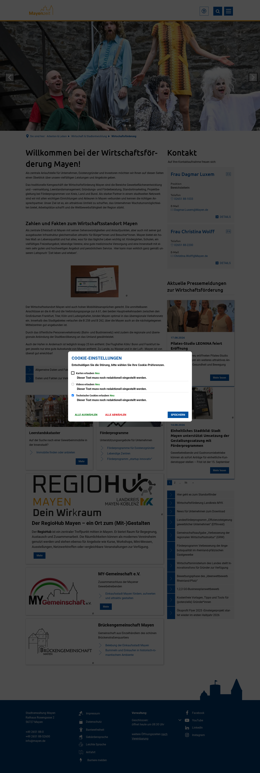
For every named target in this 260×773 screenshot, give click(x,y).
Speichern (178, 414)
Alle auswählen (86, 414)
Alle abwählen (115, 414)
